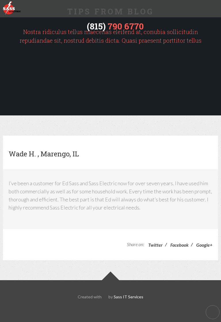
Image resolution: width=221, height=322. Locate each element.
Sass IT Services (128, 296)
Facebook (179, 245)
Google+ (204, 245)
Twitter (155, 245)
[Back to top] (213, 312)
